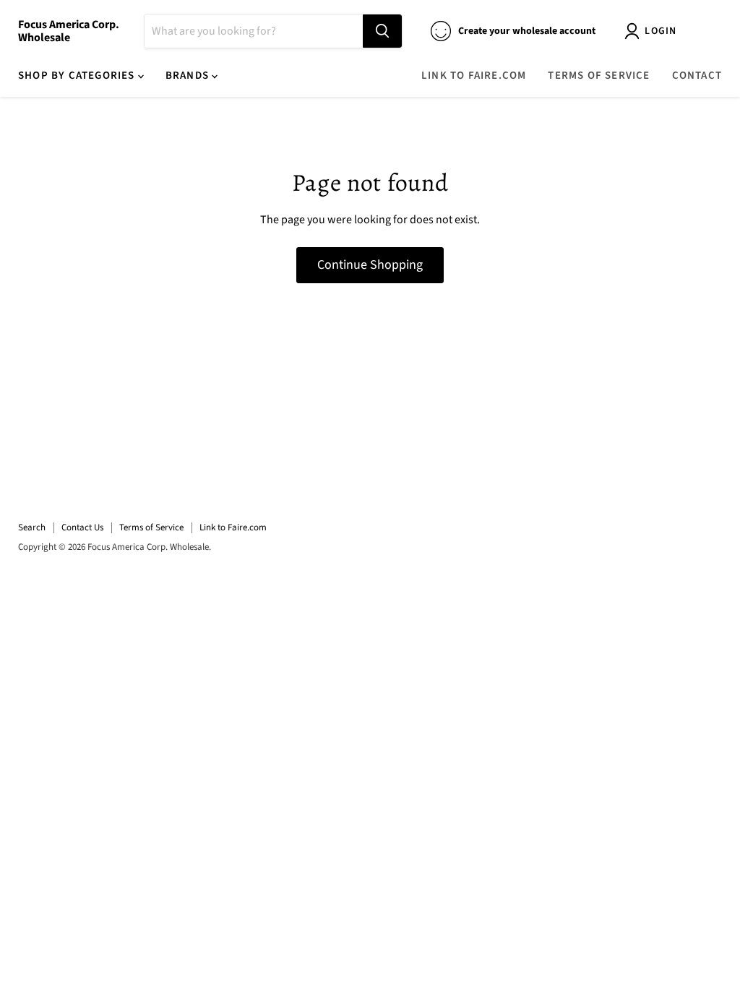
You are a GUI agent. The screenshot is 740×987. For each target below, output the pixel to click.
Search (32, 527)
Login (660, 31)
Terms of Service (599, 75)
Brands (188, 75)
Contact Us (82, 527)
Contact (697, 75)
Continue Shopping (370, 265)
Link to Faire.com (473, 75)
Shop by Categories (78, 75)
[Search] (382, 31)
